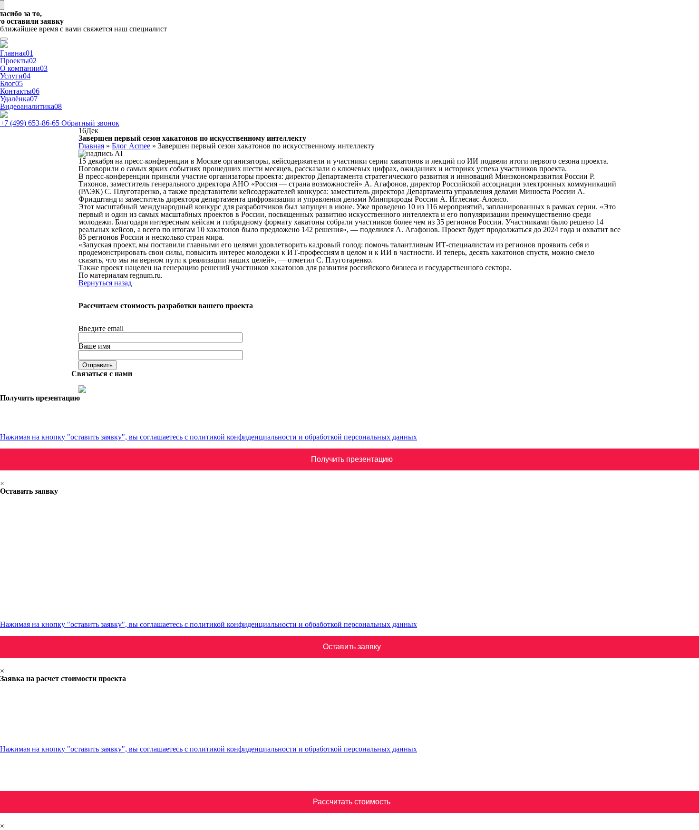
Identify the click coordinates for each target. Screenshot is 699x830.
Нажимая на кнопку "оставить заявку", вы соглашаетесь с (208, 437)
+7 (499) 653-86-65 (30, 123)
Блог (11, 83)
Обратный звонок (90, 123)
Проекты (18, 61)
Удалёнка (19, 99)
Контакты (19, 91)
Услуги (15, 76)
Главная (16, 53)
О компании (24, 68)
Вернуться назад (105, 283)
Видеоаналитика (31, 106)
